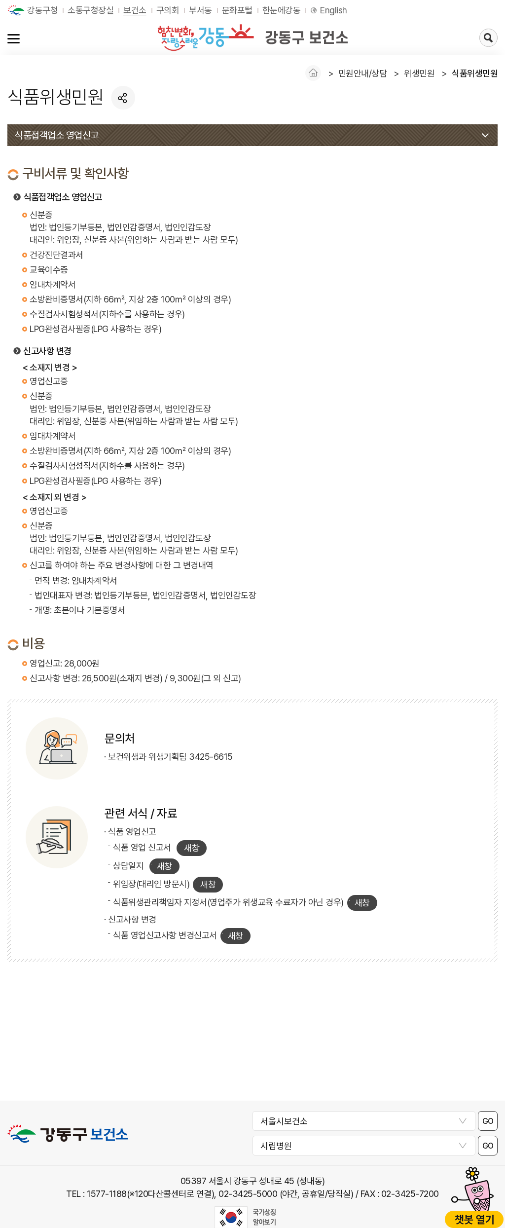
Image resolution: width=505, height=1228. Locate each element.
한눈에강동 (281, 10)
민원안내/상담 (362, 73)
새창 (191, 848)
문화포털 (237, 10)
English (333, 10)
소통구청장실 (90, 10)
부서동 (200, 10)
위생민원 (419, 73)
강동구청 (42, 10)
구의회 (168, 10)
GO (488, 1121)
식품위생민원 (475, 73)
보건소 (134, 10)
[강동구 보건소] (252, 37)
